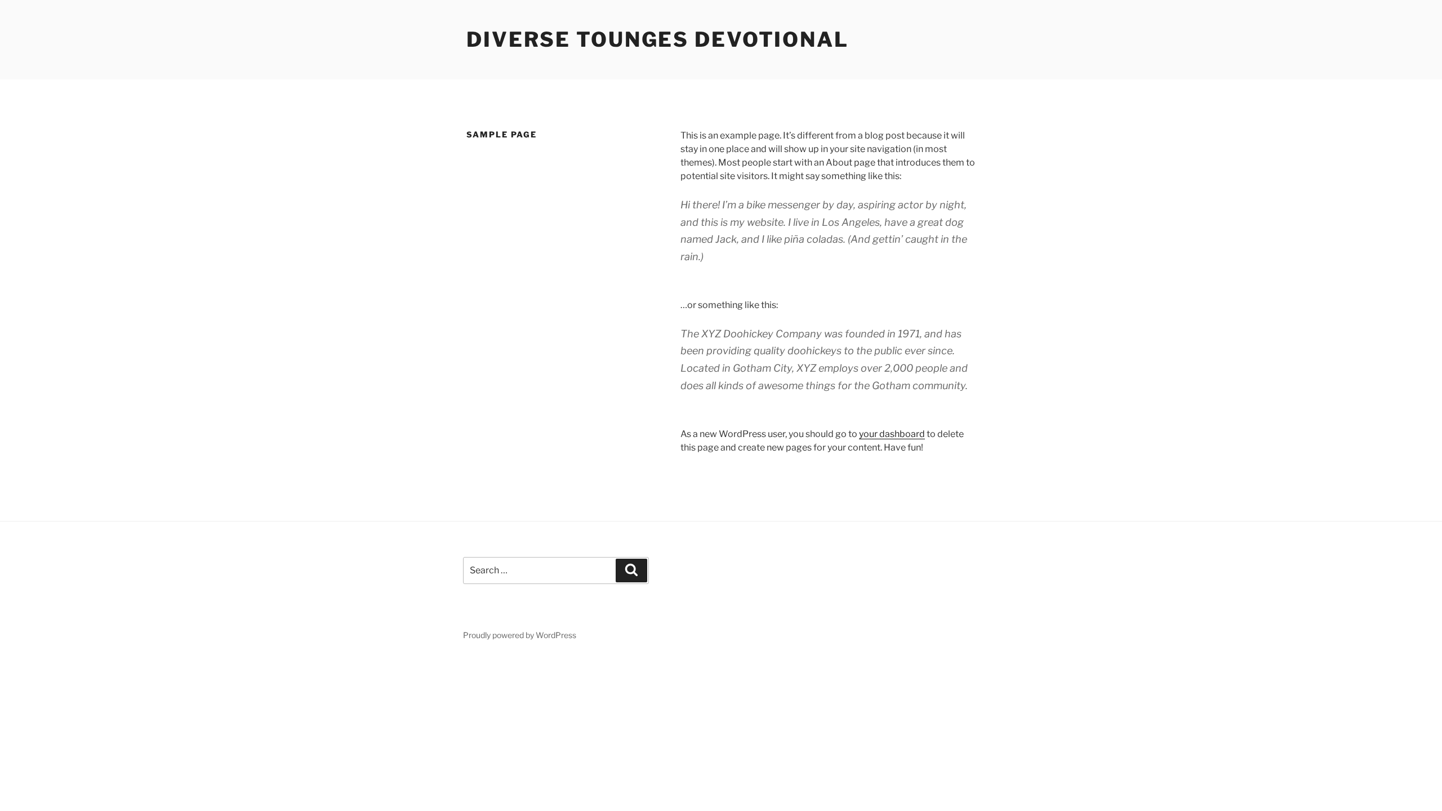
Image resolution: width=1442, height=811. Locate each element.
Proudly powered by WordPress (519, 635)
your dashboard (892, 434)
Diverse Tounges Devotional (657, 39)
